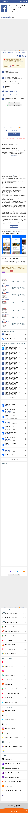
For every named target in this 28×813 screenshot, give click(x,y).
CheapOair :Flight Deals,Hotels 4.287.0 (13, 781)
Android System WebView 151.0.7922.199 (14, 742)
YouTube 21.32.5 (8, 640)
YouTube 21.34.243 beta (10, 679)
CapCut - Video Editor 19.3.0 (11, 715)
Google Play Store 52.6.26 (10, 635)
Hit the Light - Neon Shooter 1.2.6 (12, 772)
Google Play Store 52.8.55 (10, 653)
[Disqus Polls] (14, 481)
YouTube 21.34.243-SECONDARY (12, 693)
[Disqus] (14, 515)
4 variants (8, 450)
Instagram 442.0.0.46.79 (10, 671)
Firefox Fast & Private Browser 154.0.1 (13, 746)
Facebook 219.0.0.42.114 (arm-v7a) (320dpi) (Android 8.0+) (12, 358)
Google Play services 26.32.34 (11, 702)
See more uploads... (14, 397)
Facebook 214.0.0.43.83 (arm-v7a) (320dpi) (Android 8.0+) (12, 383)
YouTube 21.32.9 (8, 697)
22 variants (8, 416)
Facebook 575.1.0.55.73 (10, 404)
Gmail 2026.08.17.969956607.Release (13, 751)
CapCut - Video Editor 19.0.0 (11, 622)
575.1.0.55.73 (16, 233)
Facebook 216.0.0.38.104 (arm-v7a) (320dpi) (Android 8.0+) (12, 373)
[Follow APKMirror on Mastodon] (10, 571)
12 (16, 94)
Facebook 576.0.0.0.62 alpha (11, 421)
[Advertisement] (14, 35)
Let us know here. (16, 805)
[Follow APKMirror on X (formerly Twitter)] (4, 571)
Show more (13, 226)
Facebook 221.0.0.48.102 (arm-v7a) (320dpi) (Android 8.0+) (12, 348)
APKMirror (5, 1)
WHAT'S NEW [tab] (10, 52)
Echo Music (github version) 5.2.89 (12, 631)
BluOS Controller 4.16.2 (10, 759)
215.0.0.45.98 (19, 16)
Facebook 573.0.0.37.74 (10, 426)
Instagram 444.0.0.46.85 (10, 728)
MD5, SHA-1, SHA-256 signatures (11, 91)
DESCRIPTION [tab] (17, 52)
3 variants (8, 433)
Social (3, 56)
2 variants (8, 422)
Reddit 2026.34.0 (8, 684)
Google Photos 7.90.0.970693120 (12, 737)
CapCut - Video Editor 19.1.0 (11, 617)
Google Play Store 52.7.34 (10, 626)
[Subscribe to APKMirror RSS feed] (24, 571)
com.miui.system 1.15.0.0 (10, 675)
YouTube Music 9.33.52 (10, 649)
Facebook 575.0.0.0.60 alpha (11, 437)
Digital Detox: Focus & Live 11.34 (12, 768)
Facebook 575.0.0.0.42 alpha (11, 443)
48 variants (8, 428)
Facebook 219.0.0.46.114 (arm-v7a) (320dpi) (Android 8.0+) (12, 353)
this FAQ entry (17, 268)
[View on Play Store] (20, 56)
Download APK (15, 134)
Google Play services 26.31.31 (11, 688)
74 (10, 71)
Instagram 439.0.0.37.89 (10, 644)
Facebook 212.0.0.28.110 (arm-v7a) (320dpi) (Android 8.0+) (12, 388)
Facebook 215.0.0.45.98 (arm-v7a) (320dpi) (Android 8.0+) (12, 378)
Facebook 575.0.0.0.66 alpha (11, 432)
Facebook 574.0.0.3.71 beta (11, 449)
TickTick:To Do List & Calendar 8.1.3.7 (13, 790)
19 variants (8, 411)
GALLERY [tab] (23, 52)
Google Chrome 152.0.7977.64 (11, 733)
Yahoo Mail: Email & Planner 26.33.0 (12, 763)
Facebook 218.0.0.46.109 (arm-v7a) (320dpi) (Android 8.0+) (12, 363)
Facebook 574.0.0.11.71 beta (11, 454)
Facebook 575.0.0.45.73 (10, 409)
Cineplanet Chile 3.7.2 (9, 795)
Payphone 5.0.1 (8, 786)
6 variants (8, 405)
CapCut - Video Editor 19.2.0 (11, 724)
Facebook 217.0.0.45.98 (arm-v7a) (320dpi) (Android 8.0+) (12, 368)
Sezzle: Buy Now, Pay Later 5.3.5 (12, 777)
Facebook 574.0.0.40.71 (10, 415)
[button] (17, 56)
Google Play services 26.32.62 (11, 719)
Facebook (7, 334)
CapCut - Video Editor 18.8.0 (11, 613)
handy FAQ (10, 262)
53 (10, 94)
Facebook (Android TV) (10, 338)
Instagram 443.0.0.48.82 (10, 710)
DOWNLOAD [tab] (4, 52)
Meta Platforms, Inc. (14, 12)
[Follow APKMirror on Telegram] (17, 571)
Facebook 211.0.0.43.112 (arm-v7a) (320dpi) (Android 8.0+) (12, 393)
